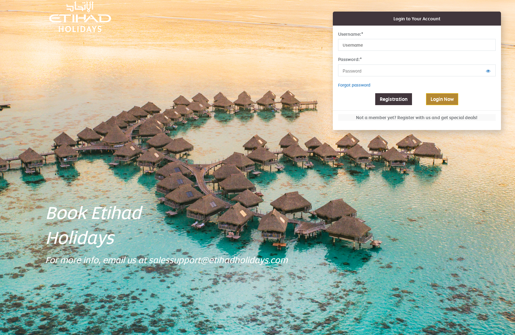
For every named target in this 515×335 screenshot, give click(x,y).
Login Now (442, 99)
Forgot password (354, 85)
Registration (393, 99)
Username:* (350, 34)
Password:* (350, 59)
